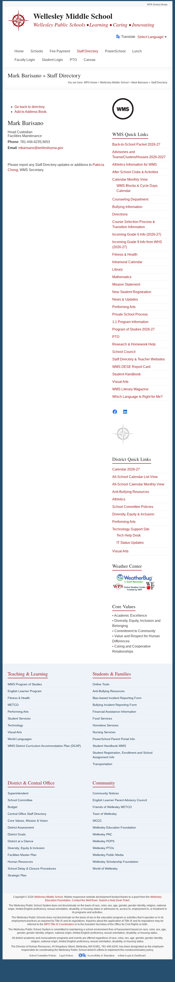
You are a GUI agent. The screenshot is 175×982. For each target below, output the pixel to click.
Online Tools (101, 684)
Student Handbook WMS (109, 746)
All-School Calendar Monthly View (138, 484)
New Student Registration (131, 292)
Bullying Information (127, 207)
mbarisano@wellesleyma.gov (40, 148)
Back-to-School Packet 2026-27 (136, 144)
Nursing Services (104, 732)
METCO (13, 704)
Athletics (118, 499)
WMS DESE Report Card (131, 367)
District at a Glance (20, 841)
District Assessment (21, 827)
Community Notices (106, 793)
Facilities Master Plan (22, 855)
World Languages (20, 739)
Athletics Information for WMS (134, 164)
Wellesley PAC (102, 834)
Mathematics (121, 277)
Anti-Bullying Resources (130, 492)
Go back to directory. (30, 107)
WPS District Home (157, 4)
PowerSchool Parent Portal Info (114, 739)
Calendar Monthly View (130, 179)
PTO (73, 60)
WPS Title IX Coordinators (59, 924)
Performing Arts (124, 307)
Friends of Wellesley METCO (112, 807)
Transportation (102, 764)
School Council (124, 352)
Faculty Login (25, 60)
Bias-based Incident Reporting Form (117, 698)
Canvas (89, 60)
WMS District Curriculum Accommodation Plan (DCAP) (44, 746)
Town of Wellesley (105, 813)
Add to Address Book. (31, 112)
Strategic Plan (17, 875)
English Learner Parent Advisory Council (120, 800)
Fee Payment (60, 51)
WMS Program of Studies (25, 684)
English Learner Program (25, 691)
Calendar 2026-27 (126, 469)
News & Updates (125, 299)
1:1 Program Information (130, 322)
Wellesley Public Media (108, 855)
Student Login (52, 60)
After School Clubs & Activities (135, 172)
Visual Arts (120, 381)
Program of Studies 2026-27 (133, 329)
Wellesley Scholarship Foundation (115, 861)
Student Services (19, 718)
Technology (15, 725)
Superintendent (18, 793)
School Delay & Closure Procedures (32, 868)
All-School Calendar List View (135, 477)
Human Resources (20, 861)
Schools (37, 51)
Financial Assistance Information (114, 711)
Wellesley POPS (103, 841)
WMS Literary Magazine (130, 389)
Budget (12, 807)
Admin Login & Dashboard (132, 955)
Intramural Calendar (127, 262)
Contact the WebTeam (85, 900)
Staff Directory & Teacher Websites (138, 359)
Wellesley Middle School (72, 15)
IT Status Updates (130, 542)
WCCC (97, 820)
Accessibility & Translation (101, 955)
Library (117, 269)
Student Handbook (126, 374)
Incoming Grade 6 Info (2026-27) (136, 234)
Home (19, 51)
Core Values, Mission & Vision (28, 820)
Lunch (137, 51)
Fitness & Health (124, 254)
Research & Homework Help (134, 344)
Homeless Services (105, 725)
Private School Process (130, 314)
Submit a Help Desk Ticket (114, 900)
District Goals (17, 834)
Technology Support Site (130, 529)
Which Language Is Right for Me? (137, 396)
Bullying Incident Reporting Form (115, 704)
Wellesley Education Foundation (114, 827)
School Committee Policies (132, 507)
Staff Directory (87, 51)
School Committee (20, 800)
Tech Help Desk (129, 535)
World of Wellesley (105, 868)
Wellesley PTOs (103, 848)
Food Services (102, 718)
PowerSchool (115, 51)
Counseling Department (130, 199)
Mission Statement (126, 284)
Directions (120, 214)
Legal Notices (66, 955)
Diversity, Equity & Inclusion (133, 514)
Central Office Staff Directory (27, 813)
